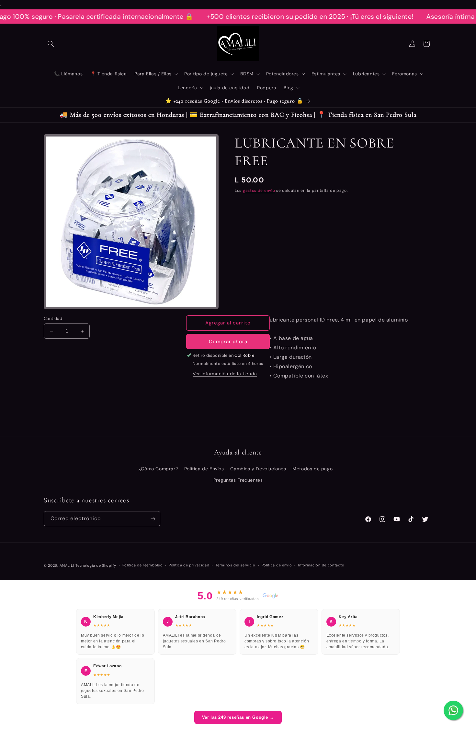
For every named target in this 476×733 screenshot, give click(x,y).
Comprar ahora (228, 341)
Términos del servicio (235, 565)
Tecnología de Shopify (95, 565)
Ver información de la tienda (225, 374)
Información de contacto (321, 565)
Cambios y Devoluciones (258, 469)
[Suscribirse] (153, 518)
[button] (51, 44)
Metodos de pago (312, 469)
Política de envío (277, 565)
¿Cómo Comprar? (158, 469)
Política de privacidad (189, 565)
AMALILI (67, 565)
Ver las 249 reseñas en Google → (238, 717)
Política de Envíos (204, 469)
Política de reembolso (142, 565)
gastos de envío (259, 190)
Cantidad (53, 318)
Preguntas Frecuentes (238, 480)
